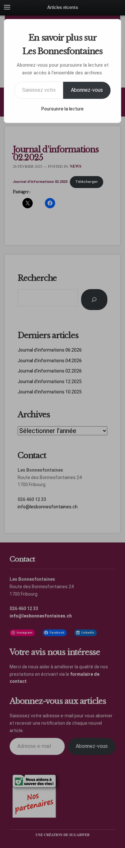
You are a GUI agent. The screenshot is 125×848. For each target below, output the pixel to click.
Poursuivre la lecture (62, 108)
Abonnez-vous (87, 90)
